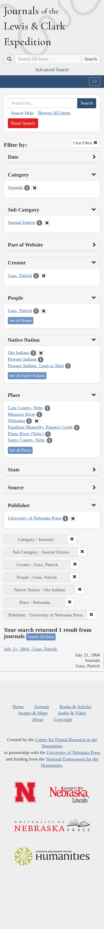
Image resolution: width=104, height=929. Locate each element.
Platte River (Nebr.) (26, 433)
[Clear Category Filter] (34, 187)
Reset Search (23, 123)
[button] (72, 539)
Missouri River (21, 414)
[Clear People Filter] (43, 311)
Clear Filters (83, 143)
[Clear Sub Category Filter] (46, 222)
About (37, 719)
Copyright (63, 719)
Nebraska (16, 420)
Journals (15, 187)
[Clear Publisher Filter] (72, 518)
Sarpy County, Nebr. (26, 439)
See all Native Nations (27, 375)
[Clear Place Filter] (36, 421)
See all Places (20, 450)
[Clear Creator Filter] (43, 275)
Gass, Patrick (20, 275)
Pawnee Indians (22, 359)
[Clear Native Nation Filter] (40, 353)
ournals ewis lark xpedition (34, 26)
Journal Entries (21, 222)
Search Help (22, 113)
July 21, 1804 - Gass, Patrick (30, 648)
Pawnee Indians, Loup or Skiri (36, 365)
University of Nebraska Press (34, 518)
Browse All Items (54, 112)
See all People (20, 320)
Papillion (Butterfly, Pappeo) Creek (40, 427)
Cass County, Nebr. (25, 407)
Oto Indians (18, 352)
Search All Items (41, 637)
